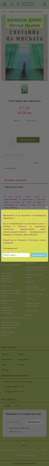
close (46, 207)
